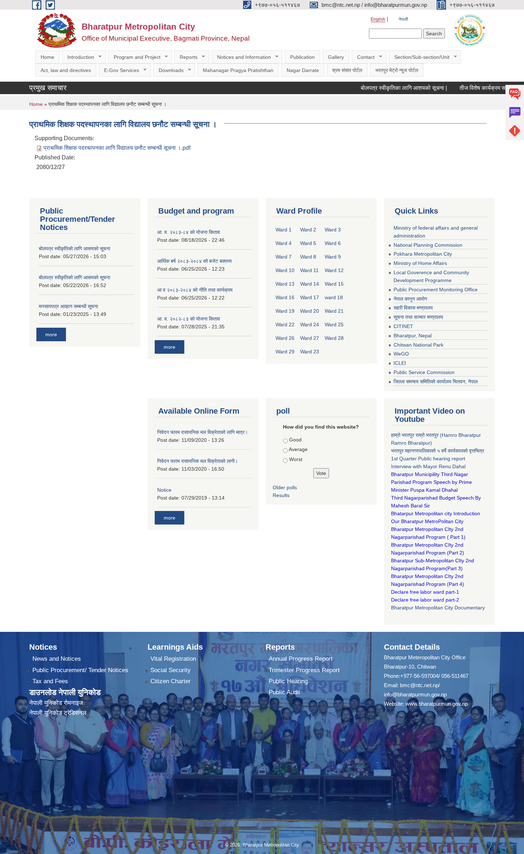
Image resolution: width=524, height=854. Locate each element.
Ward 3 (333, 229)
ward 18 (334, 297)
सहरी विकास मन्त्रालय (413, 308)
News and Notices (56, 658)
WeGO (401, 354)
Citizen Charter (170, 681)
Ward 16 (285, 297)
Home (47, 57)
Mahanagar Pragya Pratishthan (238, 70)
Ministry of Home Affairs (420, 263)
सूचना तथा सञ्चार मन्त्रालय (418, 317)
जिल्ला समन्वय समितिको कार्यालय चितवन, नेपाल (436, 381)
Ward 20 (309, 311)
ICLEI (400, 363)
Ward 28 (334, 338)
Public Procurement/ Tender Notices (80, 670)
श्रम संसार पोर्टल (347, 70)
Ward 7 (284, 257)
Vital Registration (173, 658)
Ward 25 (334, 324)
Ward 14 (309, 284)
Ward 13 (285, 284)
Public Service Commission (424, 372)
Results (281, 495)
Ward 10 (285, 270)
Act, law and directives (66, 70)
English (378, 19)
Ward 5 (308, 243)
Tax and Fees (50, 681)
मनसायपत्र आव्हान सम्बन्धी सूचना (68, 306)
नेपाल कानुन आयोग (410, 299)
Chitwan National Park (418, 345)
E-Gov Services (119, 70)
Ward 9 (333, 257)
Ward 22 (285, 324)
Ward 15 (334, 284)
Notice (164, 490)
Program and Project (134, 57)
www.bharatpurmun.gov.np (437, 704)
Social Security (170, 670)
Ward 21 (334, 311)
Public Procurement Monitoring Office (436, 289)
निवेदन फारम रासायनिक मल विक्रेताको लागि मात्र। (202, 432)
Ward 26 (285, 338)
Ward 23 (309, 351)
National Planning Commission (428, 245)
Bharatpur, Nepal (413, 335)
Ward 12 (334, 270)
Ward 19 (285, 311)
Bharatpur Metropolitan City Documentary (438, 607)
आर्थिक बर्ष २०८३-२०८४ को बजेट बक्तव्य (194, 261)
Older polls (285, 487)
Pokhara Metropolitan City (423, 254)
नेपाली (403, 19)
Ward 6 (333, 243)
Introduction (78, 57)
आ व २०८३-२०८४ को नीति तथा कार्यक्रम (194, 290)
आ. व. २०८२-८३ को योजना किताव (188, 319)
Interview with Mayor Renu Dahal (428, 466)
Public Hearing (288, 681)
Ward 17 (309, 297)
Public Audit (284, 692)
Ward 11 (309, 270)
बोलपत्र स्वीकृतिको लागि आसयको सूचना (74, 248)
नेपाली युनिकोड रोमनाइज (56, 703)
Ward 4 (284, 243)
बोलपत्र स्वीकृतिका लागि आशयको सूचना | (386, 88)
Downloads (168, 70)
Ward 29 (285, 351)
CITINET (403, 326)
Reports (185, 57)
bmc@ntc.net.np (419, 685)
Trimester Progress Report (304, 670)
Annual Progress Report (301, 658)
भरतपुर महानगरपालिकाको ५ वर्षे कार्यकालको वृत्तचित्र (438, 451)
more (51, 334)
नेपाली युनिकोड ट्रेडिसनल (57, 713)
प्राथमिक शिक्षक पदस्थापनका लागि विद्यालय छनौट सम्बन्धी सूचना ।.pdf (116, 148)
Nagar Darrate (303, 70)
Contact (363, 57)
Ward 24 (309, 324)
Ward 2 (308, 229)
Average (298, 449)
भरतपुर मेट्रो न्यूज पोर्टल (396, 70)
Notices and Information (241, 57)
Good (295, 440)
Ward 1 (284, 229)
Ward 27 (309, 338)
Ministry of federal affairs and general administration (436, 232)
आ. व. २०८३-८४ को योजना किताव (188, 232)
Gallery (336, 57)
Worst (295, 459)
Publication (302, 57)
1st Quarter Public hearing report (428, 458)
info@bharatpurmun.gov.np (415, 694)
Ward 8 (308, 257)
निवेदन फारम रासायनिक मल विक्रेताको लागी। (197, 461)
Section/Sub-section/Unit (419, 57)
